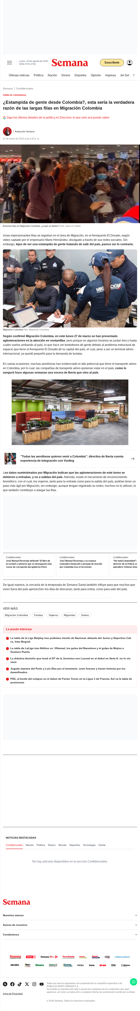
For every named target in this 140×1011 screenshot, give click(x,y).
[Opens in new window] (12, 984)
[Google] (5, 984)
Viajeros (53, 615)
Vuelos (85, 615)
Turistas (38, 615)
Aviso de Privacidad (16, 993)
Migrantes (69, 615)
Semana (8, 88)
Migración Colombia (16, 615)
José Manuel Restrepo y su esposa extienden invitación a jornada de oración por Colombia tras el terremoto (81, 564)
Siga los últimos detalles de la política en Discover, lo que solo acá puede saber (58, 117)
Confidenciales (24, 88)
